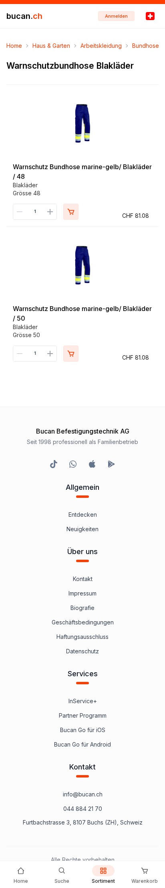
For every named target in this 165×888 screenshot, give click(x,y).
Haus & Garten (51, 45)
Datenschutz (82, 651)
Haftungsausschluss (82, 636)
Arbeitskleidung (101, 45)
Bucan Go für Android (82, 744)
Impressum (82, 593)
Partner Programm (83, 715)
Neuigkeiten (82, 529)
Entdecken (82, 514)
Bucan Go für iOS (82, 729)
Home (14, 45)
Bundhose (145, 45)
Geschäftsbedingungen (83, 622)
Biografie (82, 607)
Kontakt (83, 578)
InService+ (82, 701)
